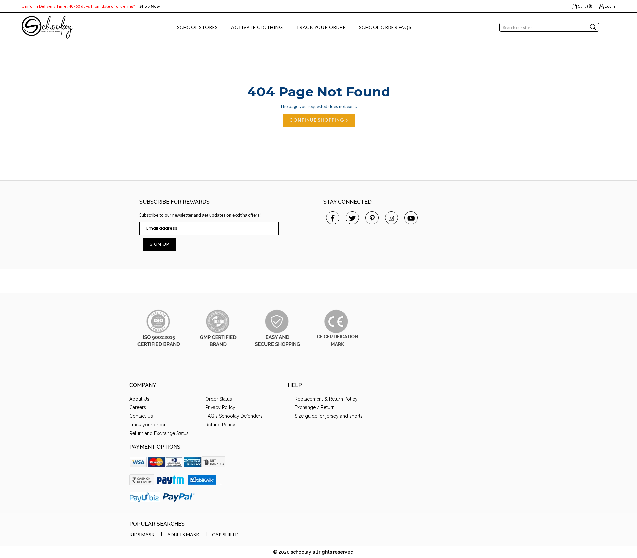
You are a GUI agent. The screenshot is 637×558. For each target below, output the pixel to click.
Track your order (147, 424)
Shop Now (149, 6)
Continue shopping (317, 120)
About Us (139, 399)
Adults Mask (183, 534)
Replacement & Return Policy (326, 399)
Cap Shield (225, 534)
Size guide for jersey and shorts (329, 416)
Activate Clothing (257, 27)
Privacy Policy (220, 407)
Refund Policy (220, 424)
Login (609, 6)
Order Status (218, 399)
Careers (137, 407)
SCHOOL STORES (197, 27)
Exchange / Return (315, 407)
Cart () (584, 6)
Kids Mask (142, 534)
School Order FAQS (385, 27)
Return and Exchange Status (159, 433)
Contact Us (141, 416)
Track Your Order (321, 27)
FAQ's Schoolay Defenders (234, 416)
